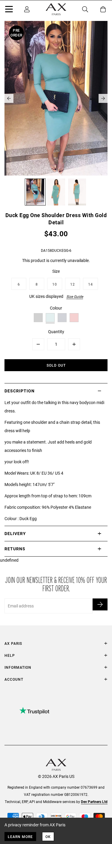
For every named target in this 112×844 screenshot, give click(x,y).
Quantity (56, 331)
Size (56, 271)
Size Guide (74, 296)
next (103, 98)
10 (54, 284)
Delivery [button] (15, 533)
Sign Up (100, 604)
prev (8, 98)
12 (72, 284)
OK (48, 836)
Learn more (20, 836)
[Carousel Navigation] (56, 98)
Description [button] (19, 391)
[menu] (9, 10)
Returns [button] (14, 549)
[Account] (27, 9)
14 (90, 284)
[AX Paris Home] (56, 9)
